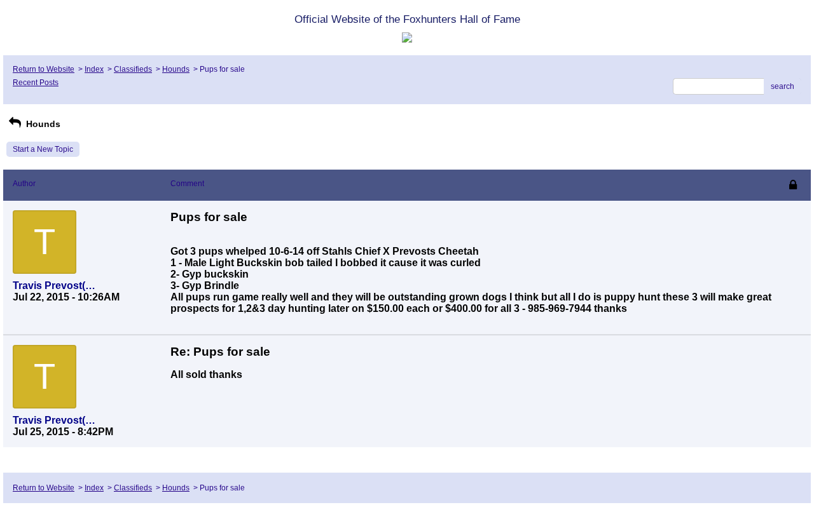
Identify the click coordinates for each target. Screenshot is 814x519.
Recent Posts (36, 82)
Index (94, 69)
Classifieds (133, 69)
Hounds (176, 69)
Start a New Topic (43, 149)
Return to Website (43, 69)
